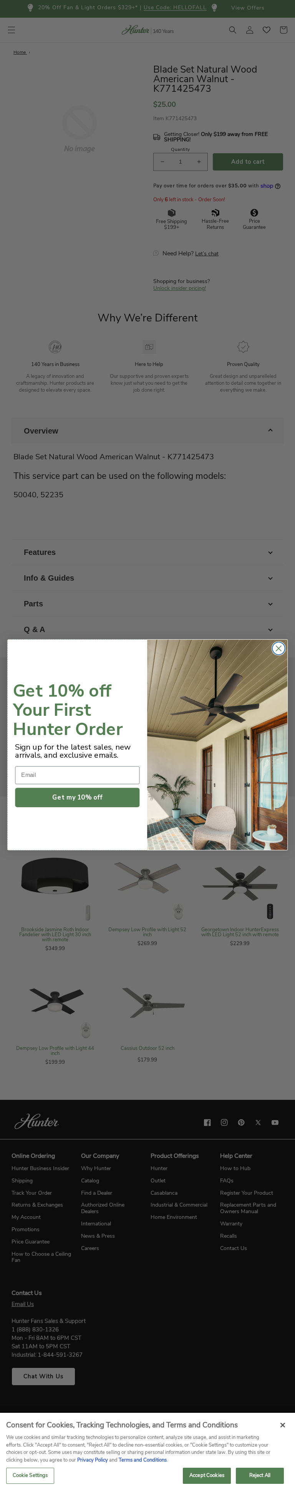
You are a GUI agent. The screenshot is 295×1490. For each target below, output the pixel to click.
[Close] (282, 1425)
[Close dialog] (278, 648)
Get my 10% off (77, 797)
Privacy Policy (92, 1460)
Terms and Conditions (143, 1460)
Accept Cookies (206, 1475)
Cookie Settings (30, 1475)
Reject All (259, 1475)
